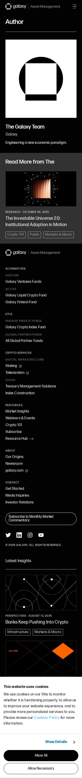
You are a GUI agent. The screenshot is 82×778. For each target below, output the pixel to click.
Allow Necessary (41, 768)
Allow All (41, 755)
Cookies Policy (47, 718)
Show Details (56, 742)
